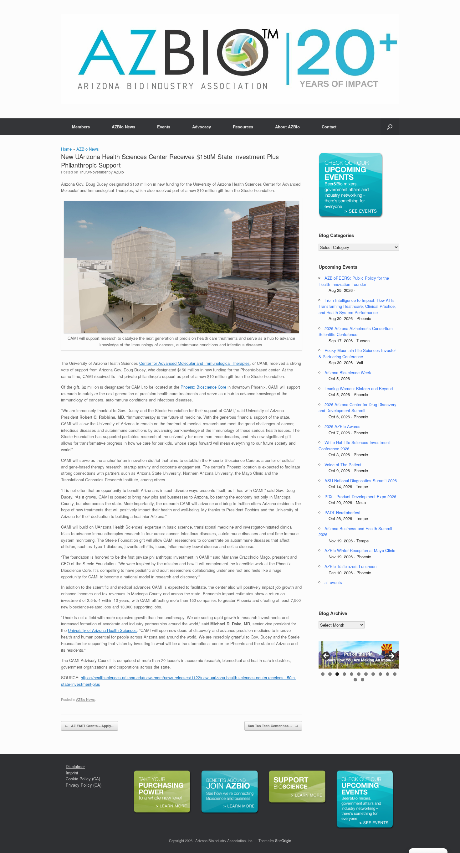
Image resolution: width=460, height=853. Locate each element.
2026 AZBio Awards (342, 426)
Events (163, 127)
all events (333, 582)
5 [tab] (351, 674)
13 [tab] (362, 679)
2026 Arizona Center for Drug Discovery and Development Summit (357, 407)
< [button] (326, 656)
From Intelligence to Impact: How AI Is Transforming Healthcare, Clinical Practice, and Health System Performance (357, 306)
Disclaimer (75, 766)
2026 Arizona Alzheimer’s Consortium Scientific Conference (356, 331)
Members (81, 127)
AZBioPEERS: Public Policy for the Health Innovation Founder (354, 281)
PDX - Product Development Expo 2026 (360, 496)
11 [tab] (394, 674)
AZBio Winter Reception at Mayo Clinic (360, 550)
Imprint (72, 773)
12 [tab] (355, 679)
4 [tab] (344, 674)
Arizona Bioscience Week (348, 372)
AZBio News (123, 127)
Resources (243, 127)
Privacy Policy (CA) (83, 785)
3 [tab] (337, 674)
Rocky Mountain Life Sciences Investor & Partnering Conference (357, 353)
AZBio (119, 171)
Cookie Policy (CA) (83, 779)
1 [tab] (323, 674)
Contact (329, 127)
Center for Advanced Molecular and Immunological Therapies (194, 363)
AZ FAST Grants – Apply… (89, 725)
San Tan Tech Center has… (273, 725)
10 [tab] (387, 674)
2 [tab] (330, 674)
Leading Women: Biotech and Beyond (359, 388)
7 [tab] (366, 674)
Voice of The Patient (343, 465)
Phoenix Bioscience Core (203, 387)
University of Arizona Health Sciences (102, 630)
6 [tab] (358, 674)
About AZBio (287, 127)
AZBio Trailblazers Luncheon (350, 566)
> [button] (391, 656)
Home (66, 149)
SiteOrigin (283, 840)
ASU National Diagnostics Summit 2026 (361, 480)
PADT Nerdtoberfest (342, 512)
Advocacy (201, 127)
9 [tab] (380, 674)
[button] (390, 126)
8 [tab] (373, 674)
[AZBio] (230, 59)
